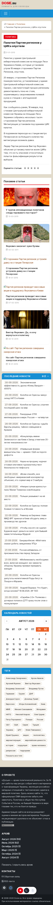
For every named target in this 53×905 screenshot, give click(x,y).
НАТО (8, 714)
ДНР (31, 694)
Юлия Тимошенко (33, 730)
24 (7, 654)
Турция (36, 725)
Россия (40, 719)
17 (7, 649)
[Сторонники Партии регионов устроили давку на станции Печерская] (26, 261)
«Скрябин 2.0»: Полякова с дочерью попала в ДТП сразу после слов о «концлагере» (25, 600)
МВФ (8, 709)
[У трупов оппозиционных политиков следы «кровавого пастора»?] (26, 197)
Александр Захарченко (16, 678)
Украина (9, 730)
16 (46, 644)
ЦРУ (19, 730)
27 (26, 654)
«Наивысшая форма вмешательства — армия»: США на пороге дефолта (25, 452)
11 (13, 644)
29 (39, 654)
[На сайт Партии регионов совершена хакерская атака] (26, 350)
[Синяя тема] (32, 890)
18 (13, 649)
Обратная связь (12, 876)
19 (20, 649)
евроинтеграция (13, 740)
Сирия (25, 725)
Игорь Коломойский (27, 704)
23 (45, 649)
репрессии (10, 751)
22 (39, 649)
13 (26, 644)
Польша (29, 719)
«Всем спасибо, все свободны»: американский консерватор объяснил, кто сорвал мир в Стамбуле (24, 477)
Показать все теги (14, 756)
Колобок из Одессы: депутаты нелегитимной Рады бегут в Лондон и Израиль (23, 578)
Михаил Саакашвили (23, 709)
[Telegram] (4, 887)
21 (33, 649)
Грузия (22, 694)
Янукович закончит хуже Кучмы (22, 246)
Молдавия (41, 709)
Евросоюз (10, 704)
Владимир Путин (36, 689)
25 (13, 654)
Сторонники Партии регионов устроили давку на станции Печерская (22, 271)
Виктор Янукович (32, 683)
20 (26, 649)
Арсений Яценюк (13, 683)
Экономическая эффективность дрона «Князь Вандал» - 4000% (24, 385)
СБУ (7, 725)
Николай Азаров (23, 714)
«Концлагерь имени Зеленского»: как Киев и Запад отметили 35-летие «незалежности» (26, 439)
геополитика (39, 735)
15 (39, 644)
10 (7, 644)
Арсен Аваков (37, 678)
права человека (39, 745)
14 (33, 644)
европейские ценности (35, 740)
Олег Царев (39, 714)
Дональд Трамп (31, 699)
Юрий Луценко (12, 735)
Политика (20, 24)
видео (26, 735)
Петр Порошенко (13, 719)
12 (20, 644)
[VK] (10, 887)
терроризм (25, 751)
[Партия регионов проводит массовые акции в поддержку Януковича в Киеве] (26, 289)
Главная (10, 24)
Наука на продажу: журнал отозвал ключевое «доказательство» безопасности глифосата (25, 464)
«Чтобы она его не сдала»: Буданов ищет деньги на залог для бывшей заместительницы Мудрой (25, 531)
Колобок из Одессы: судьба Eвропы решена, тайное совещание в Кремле (26, 427)
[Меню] (6, 13)
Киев (43, 704)
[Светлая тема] (20, 890)
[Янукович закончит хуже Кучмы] (26, 233)
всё (44, 376)
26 (19, 654)
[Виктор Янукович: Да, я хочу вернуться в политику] (26, 319)
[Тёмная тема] (26, 890)
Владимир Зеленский (15, 689)
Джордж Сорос (13, 699)
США (16, 725)
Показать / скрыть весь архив (17, 864)
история (9, 745)
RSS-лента (9, 881)
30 (45, 654)
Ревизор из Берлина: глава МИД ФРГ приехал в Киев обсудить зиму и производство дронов (25, 518)
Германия (10, 694)
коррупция (22, 745)
